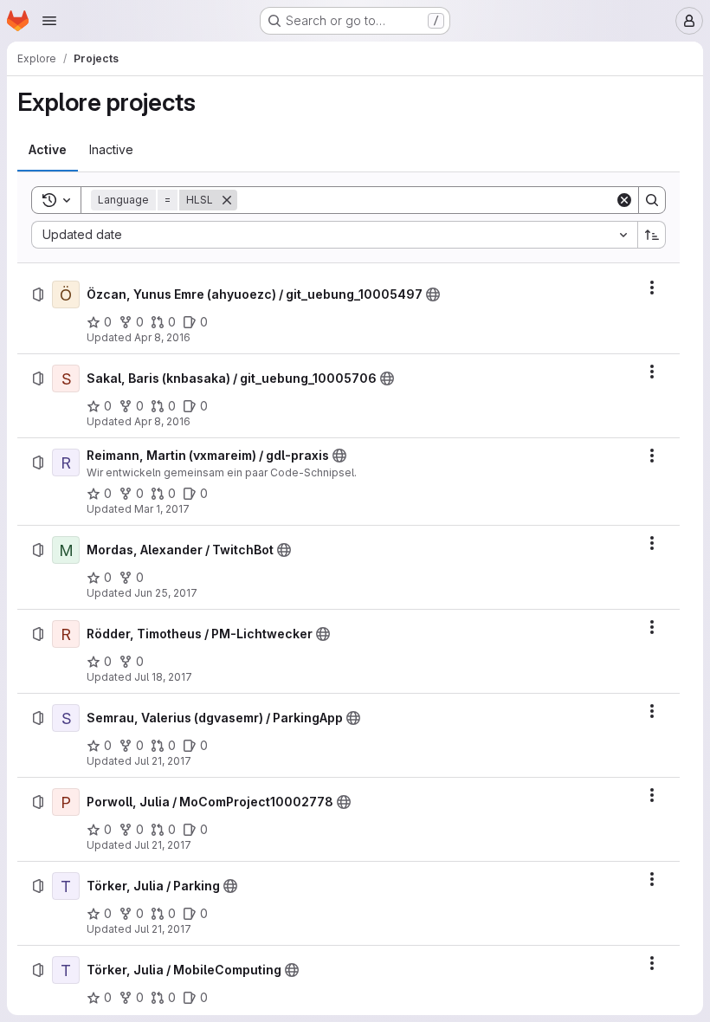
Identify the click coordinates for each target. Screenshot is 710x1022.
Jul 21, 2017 (162, 760)
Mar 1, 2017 (162, 508)
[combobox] (334, 235)
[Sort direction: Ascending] (652, 235)
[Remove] (226, 200)
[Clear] (624, 200)
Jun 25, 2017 (165, 592)
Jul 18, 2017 (163, 676)
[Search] (652, 200)
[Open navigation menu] (49, 21)
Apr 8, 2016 (162, 337)
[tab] (47, 149)
